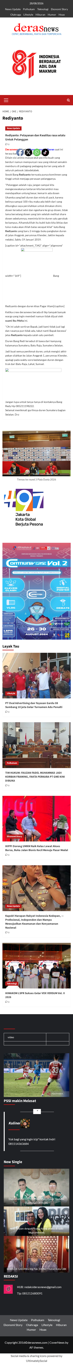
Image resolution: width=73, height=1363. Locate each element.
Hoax (62, 14)
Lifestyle (28, 14)
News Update (13, 9)
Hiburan (40, 14)
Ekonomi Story (59, 9)
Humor (52, 14)
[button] (6, 99)
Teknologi (42, 9)
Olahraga (15, 14)
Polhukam (29, 9)
